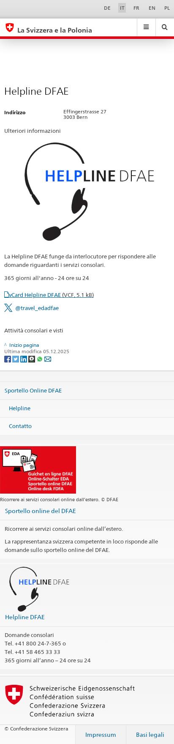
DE (107, 8)
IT (122, 8)
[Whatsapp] (40, 358)
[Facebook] (8, 358)
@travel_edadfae (37, 308)
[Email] (47, 358)
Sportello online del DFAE (40, 510)
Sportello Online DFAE (33, 390)
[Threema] (32, 358)
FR (136, 8)
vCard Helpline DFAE (51, 294)
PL (167, 8)
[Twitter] (16, 358)
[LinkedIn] (24, 358)
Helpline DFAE (25, 616)
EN (152, 8)
